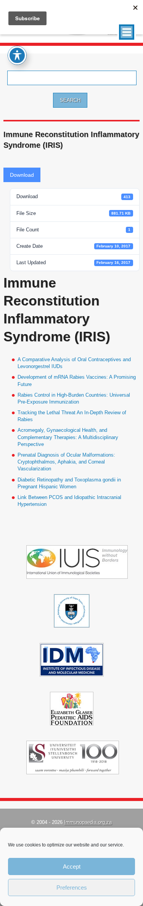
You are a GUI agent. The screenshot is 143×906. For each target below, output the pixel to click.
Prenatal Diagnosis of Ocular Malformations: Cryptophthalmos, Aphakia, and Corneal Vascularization (66, 462)
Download (22, 175)
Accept (71, 866)
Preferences (71, 887)
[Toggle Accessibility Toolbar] (17, 55)
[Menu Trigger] (126, 32)
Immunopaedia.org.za (88, 822)
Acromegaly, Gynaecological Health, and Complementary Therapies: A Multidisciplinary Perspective (68, 437)
